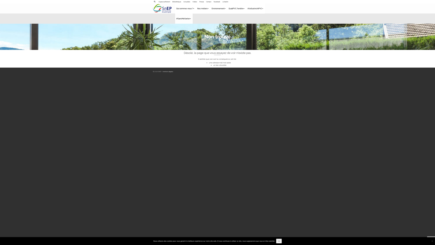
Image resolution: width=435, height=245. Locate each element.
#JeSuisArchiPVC (255, 8)
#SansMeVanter (183, 19)
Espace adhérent (164, 2)
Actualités (186, 2)
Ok (279, 241)
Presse (201, 2)
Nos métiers (202, 8)
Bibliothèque (176, 2)
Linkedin (225, 2)
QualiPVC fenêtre (236, 8)
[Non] (432, 241)
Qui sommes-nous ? (184, 8)
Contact (208, 2)
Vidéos (194, 2)
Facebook (217, 2)
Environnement (218, 8)
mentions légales (168, 71)
